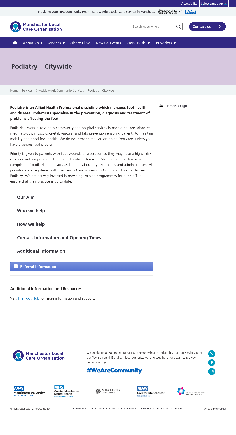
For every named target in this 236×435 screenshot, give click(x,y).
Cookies (178, 408)
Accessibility (189, 3)
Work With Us (138, 43)
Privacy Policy (128, 408)
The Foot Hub (28, 298)
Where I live (80, 43)
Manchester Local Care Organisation (36, 28)
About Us (31, 43)
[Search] (178, 26)
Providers (164, 43)
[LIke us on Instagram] (215, 371)
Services (54, 43)
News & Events (108, 43)
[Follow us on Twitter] (215, 353)
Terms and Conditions (103, 408)
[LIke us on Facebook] (215, 362)
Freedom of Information (155, 408)
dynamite (221, 408)
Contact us (202, 26)
